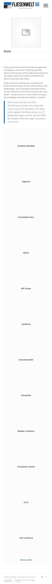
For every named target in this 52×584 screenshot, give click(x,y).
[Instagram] (42, 577)
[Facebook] (46, 577)
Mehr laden (26, 560)
